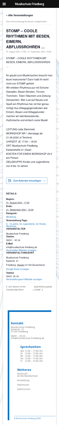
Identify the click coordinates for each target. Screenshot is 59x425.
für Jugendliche (27, 223)
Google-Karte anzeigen (17, 269)
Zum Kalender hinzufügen (27, 180)
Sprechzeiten (30, 347)
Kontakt (17, 323)
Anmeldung (23, 380)
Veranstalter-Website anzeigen (21, 250)
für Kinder (41, 223)
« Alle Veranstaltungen (19, 15)
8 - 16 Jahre (12, 223)
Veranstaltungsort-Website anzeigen (24, 279)
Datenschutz (23, 389)
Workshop (11, 216)
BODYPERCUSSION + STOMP (42, 288)
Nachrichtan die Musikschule (27, 374)
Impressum (23, 384)
